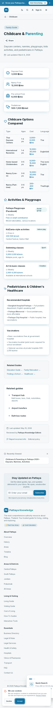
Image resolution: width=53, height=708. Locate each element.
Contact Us (8, 673)
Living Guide (9, 601)
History (7, 542)
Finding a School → (15, 374)
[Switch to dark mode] (22, 10)
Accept (20, 701)
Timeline (7, 552)
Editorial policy (34, 439)
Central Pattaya (10, 569)
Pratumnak (8, 584)
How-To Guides (10, 616)
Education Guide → (15, 370)
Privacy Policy (41, 695)
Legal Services (10, 643)
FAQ (5, 668)
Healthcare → (29, 374)
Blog (6, 557)
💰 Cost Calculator (29, 525)
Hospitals (7, 653)
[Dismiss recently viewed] (47, 454)
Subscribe (39, 493)
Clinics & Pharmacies (12, 658)
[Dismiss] (49, 3)
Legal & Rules (9, 638)
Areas (6, 547)
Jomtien (7, 579)
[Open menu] (46, 10)
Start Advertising (36, 3)
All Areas (7, 589)
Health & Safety (10, 648)
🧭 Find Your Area (11, 525)
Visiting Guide (9, 606)
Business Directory (11, 633)
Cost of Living (9, 611)
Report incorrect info (17, 439)
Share (11, 40)
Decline (9, 701)
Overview (8, 537)
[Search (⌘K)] (27, 10)
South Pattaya (9, 574)
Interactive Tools (11, 621)
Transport (8, 663)
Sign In (39, 10)
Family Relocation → (32, 370)
